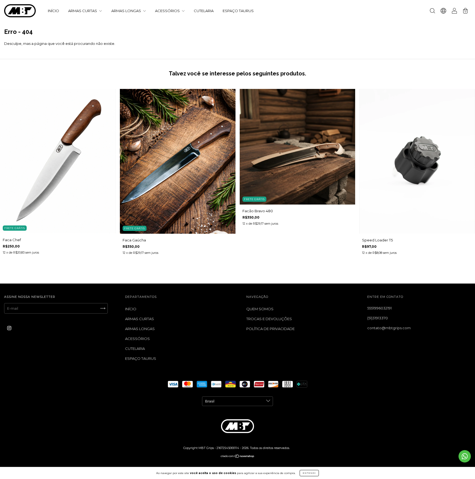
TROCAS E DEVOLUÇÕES (269, 319)
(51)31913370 (377, 318)
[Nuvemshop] (237, 456)
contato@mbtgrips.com (389, 328)
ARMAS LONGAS (126, 11)
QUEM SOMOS (260, 309)
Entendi (309, 473)
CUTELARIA (204, 11)
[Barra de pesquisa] (432, 11)
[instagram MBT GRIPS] (9, 328)
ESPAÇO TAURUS (238, 11)
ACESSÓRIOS (168, 11)
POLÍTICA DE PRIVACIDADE (270, 328)
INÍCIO (53, 11)
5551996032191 (379, 308)
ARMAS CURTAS (83, 11)
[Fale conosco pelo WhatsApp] (465, 456)
